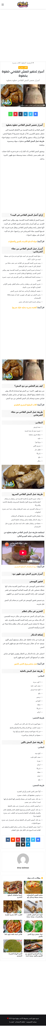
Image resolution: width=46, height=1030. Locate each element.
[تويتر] (30, 114)
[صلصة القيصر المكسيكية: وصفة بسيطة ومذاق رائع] (33, 887)
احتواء (14, 1018)
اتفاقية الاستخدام (20, 1022)
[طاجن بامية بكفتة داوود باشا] (12, 926)
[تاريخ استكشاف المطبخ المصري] (12, 887)
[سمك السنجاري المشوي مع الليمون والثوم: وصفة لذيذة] (33, 945)
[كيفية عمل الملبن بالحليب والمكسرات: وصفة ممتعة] (33, 906)
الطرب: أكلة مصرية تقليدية (13, 915)
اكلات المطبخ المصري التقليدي (25, 405)
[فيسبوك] (35, 114)
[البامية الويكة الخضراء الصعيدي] (12, 945)
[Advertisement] (23, 34)
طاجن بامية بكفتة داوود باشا (13, 934)
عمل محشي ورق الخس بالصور (25, 664)
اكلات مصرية (16, 63)
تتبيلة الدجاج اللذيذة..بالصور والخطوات (22, 241)
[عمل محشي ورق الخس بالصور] (33, 926)
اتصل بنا (11, 1022)
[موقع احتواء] (27, 5)
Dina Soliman (23, 868)
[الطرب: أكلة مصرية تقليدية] (12, 906)
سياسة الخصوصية (31, 1022)
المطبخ (24, 63)
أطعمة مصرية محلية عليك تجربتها (24, 307)
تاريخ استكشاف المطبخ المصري (25, 567)
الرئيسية (29, 63)
